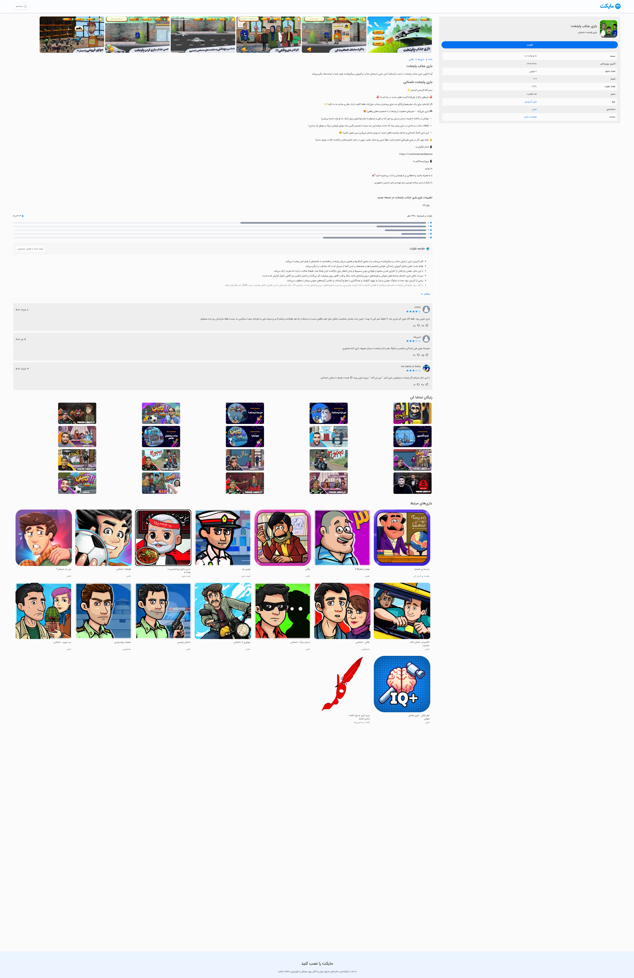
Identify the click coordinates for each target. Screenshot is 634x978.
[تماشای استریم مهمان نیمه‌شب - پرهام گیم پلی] (329, 484)
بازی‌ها (421, 59)
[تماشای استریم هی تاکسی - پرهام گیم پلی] (77, 460)
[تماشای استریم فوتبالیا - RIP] (161, 484)
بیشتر (427, 294)
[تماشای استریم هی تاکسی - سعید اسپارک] (412, 414)
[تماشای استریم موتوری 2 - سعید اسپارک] (329, 460)
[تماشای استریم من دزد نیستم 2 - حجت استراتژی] (329, 414)
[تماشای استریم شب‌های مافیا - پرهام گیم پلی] (412, 484)
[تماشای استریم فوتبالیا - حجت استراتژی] (245, 437)
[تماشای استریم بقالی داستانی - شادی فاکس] (245, 460)
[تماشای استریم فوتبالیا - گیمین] (77, 484)
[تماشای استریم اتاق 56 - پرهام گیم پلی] (245, 484)
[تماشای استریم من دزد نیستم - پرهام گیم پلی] (77, 414)
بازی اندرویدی (531, 101)
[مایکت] (610, 9)
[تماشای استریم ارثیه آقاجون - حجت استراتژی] (412, 437)
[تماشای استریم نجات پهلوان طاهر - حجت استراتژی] (161, 437)
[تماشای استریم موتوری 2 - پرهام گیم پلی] (161, 460)
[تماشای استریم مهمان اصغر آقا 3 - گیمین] (77, 437)
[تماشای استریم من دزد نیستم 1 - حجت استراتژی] (245, 414)
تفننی (534, 109)
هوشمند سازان (530, 117)
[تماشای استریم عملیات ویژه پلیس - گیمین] (329, 437)
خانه (430, 59)
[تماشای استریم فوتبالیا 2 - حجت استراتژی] (161, 414)
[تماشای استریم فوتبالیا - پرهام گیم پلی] (412, 460)
